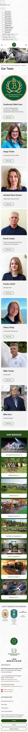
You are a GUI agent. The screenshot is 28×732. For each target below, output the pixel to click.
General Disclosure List (7, 701)
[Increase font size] (14, 36)
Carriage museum (13, 516)
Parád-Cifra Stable (13, 577)
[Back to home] (14, 45)
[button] (5, 45)
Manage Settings (14, 729)
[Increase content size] (17, 34)
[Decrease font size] (12, 36)
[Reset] (1, 8)
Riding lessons (13, 475)
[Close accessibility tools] (4, 8)
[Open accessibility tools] (2, 2)
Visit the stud (13, 495)
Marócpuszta (13, 597)
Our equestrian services (13, 455)
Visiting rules (4, 708)
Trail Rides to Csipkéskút (13, 536)
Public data (4, 704)
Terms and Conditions (6, 711)
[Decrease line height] (12, 38)
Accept (14, 720)
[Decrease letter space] (14, 40)
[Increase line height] (15, 38)
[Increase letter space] (16, 40)
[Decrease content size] (15, 34)
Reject (14, 725)
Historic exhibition (13, 556)
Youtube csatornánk (8, 689)
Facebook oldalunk (8, 691)
